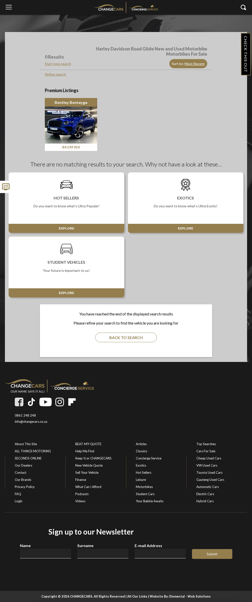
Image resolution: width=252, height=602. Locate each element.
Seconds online (28, 458)
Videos (80, 501)
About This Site (26, 444)
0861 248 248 (25, 415)
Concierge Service (148, 458)
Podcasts (82, 494)
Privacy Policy (25, 487)
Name (25, 545)
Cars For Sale (205, 451)
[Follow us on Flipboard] (72, 402)
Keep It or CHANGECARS (93, 458)
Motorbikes (144, 487)
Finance (80, 480)
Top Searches (206, 444)
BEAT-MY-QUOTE (88, 444)
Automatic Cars (207, 487)
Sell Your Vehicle (86, 472)
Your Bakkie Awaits (149, 501)
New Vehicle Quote (89, 465)
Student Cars (145, 494)
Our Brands (23, 480)
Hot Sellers (143, 472)
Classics (141, 451)
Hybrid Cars (205, 501)
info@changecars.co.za (31, 421)
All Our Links (137, 596)
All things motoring (33, 451)
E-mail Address (148, 545)
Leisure (141, 480)
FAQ (18, 494)
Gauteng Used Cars (210, 480)
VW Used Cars (206, 465)
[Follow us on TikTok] (31, 402)
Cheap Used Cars (208, 458)
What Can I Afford (88, 487)
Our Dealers (23, 465)
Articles (141, 444)
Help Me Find (84, 451)
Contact (20, 472)
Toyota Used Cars (209, 472)
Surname (85, 545)
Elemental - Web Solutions (190, 596)
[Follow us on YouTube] (45, 402)
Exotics (141, 465)
